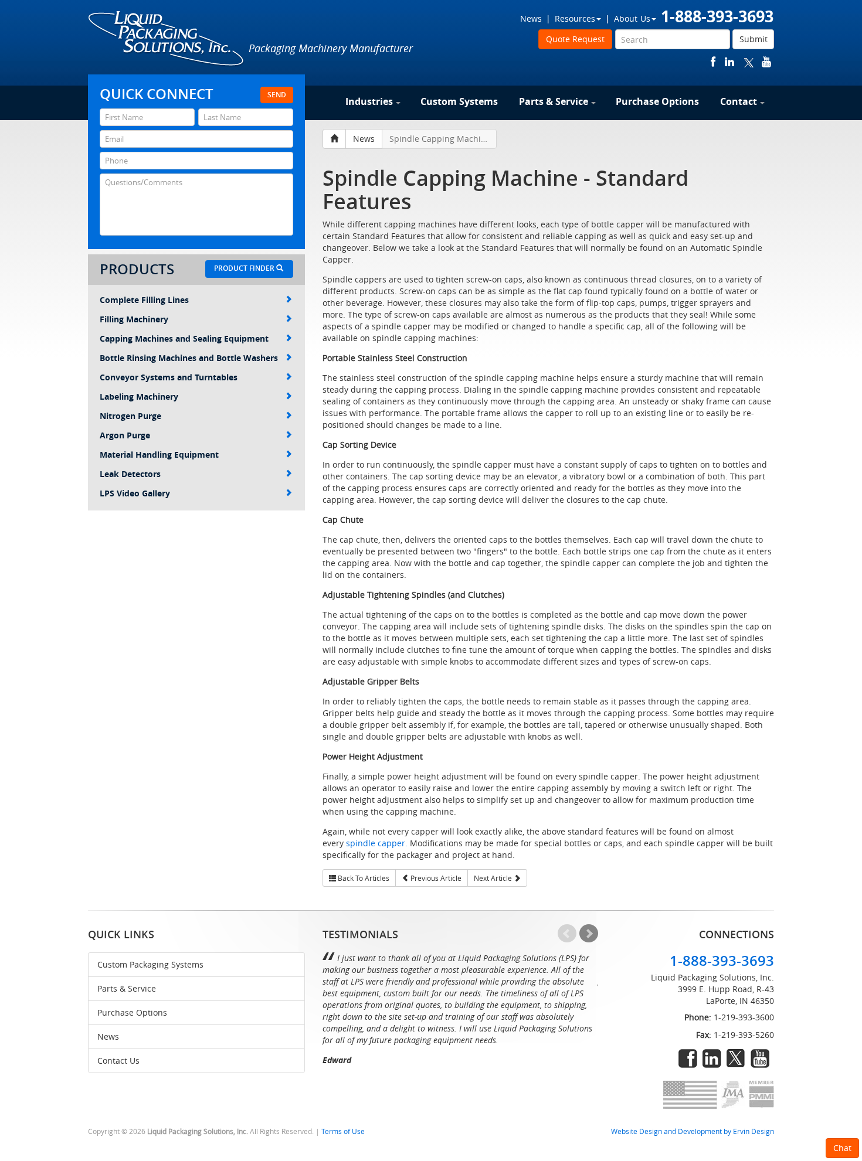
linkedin (729, 61)
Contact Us (118, 1060)
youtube (766, 61)
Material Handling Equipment (159, 454)
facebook (713, 61)
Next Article (494, 878)
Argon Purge (125, 435)
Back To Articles (362, 878)
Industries (369, 101)
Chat (842, 1147)
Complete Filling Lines (144, 299)
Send (276, 95)
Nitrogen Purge (130, 415)
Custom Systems (459, 101)
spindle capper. (377, 843)
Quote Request (575, 39)
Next (588, 933)
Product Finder (245, 268)
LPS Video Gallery (135, 493)
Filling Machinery (134, 319)
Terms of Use (343, 1131)
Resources (575, 18)
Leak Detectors (130, 473)
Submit (753, 39)
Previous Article (435, 878)
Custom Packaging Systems (150, 964)
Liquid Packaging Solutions (167, 39)
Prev (567, 933)
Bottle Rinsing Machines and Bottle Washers (189, 357)
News (531, 18)
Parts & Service (553, 101)
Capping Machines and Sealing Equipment (184, 338)
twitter (749, 61)
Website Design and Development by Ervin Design (692, 1131)
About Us (632, 18)
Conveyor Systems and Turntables (168, 377)
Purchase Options (657, 101)
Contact (738, 101)
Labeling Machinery (139, 396)
